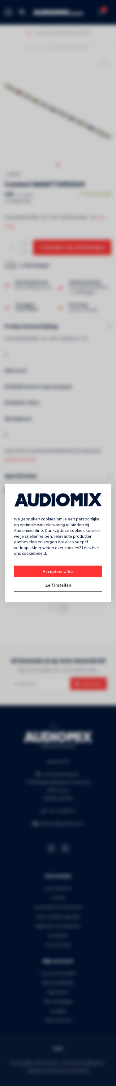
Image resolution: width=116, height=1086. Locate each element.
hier (95, 547)
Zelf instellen (58, 585)
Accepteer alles (58, 571)
